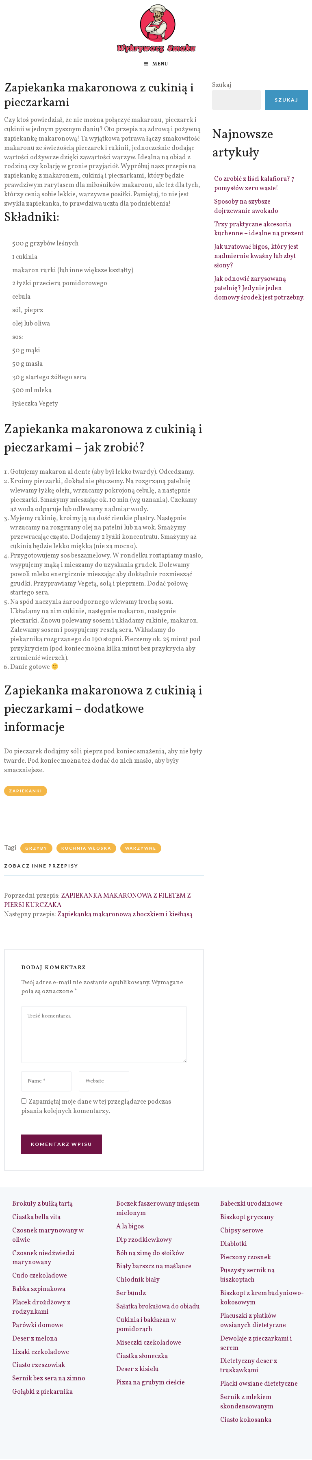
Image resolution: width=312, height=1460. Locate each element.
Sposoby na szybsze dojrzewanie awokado (246, 206)
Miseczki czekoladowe (148, 1343)
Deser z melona (34, 1338)
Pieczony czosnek (245, 1257)
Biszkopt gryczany (247, 1217)
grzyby (36, 848)
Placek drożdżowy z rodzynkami (41, 1307)
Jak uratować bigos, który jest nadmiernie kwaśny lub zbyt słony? (256, 256)
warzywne (140, 848)
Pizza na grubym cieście (150, 1382)
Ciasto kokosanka (245, 1420)
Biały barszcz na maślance (153, 1266)
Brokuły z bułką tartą (42, 1204)
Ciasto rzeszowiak (38, 1365)
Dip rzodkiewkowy (144, 1240)
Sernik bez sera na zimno (48, 1378)
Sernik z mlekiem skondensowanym (246, 1402)
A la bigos (130, 1226)
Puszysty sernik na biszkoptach (247, 1275)
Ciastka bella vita (36, 1217)
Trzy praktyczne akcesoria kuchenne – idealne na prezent (258, 229)
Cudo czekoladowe (39, 1275)
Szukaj (221, 85)
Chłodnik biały (138, 1280)
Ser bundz (131, 1293)
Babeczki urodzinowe (251, 1204)
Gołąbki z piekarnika (42, 1392)
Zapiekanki (25, 790)
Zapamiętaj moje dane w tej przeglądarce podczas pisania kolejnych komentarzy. (96, 1107)
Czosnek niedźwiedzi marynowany (43, 1258)
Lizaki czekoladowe (40, 1352)
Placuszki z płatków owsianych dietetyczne (253, 1321)
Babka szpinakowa (38, 1289)
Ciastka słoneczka (142, 1356)
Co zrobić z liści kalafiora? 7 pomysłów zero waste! (254, 184)
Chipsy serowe (241, 1230)
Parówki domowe (37, 1325)
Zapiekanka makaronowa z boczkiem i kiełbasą (125, 914)
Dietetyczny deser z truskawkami (248, 1366)
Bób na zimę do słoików (150, 1253)
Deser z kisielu (137, 1369)
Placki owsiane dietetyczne (259, 1384)
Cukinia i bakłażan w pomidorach (146, 1325)
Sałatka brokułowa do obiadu (158, 1306)
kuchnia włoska (86, 848)
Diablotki (233, 1244)
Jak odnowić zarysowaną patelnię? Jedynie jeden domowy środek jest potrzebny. (259, 288)
